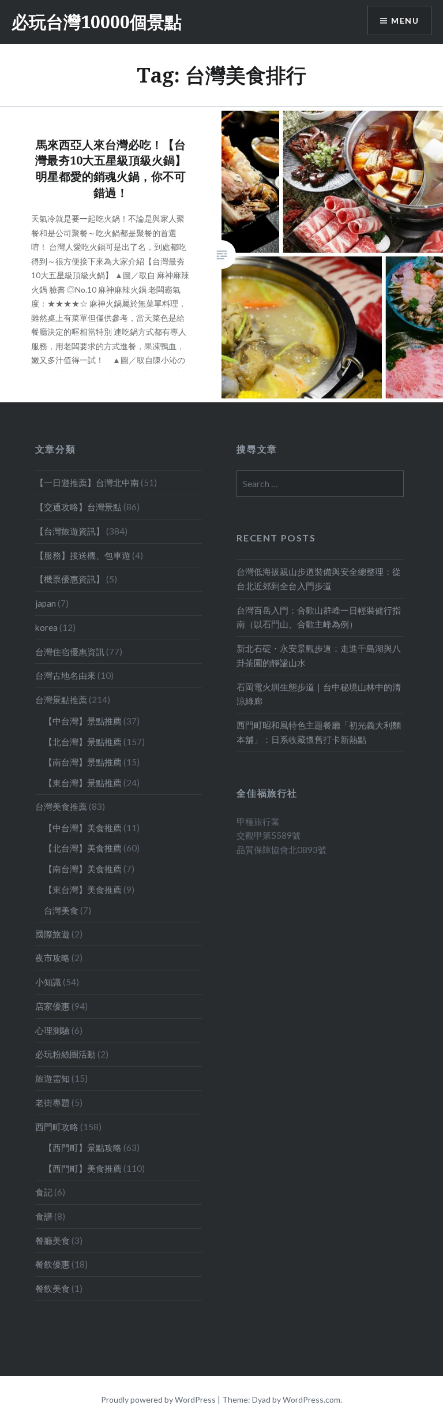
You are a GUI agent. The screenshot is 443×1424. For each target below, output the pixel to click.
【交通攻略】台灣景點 (78, 507)
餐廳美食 (52, 1240)
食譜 (43, 1216)
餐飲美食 (52, 1288)
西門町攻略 (56, 1127)
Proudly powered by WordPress (158, 1399)
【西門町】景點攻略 (83, 1147)
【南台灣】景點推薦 (83, 762)
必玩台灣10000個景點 (97, 21)
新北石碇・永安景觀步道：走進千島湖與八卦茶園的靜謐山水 (318, 655)
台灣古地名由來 (65, 675)
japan (45, 603)
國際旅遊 (52, 934)
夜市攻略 (52, 957)
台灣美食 (61, 910)
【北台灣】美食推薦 (83, 848)
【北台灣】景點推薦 (83, 742)
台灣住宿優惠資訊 (69, 651)
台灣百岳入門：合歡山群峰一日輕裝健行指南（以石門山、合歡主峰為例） (318, 617)
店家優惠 (52, 1006)
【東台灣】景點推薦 (83, 783)
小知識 (48, 982)
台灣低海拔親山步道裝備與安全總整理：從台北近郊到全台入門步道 (318, 578)
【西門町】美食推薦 (83, 1168)
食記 (43, 1192)
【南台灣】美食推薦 (83, 869)
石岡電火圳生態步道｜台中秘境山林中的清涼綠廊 (318, 694)
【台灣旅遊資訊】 (69, 531)
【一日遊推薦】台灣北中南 (87, 482)
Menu (405, 20)
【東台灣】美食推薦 (83, 889)
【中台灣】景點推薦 (83, 721)
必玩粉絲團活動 (65, 1054)
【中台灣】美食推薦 (83, 828)
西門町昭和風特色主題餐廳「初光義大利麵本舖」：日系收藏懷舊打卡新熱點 (318, 732)
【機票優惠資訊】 (69, 579)
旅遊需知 (52, 1078)
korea (46, 627)
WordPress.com (311, 1399)
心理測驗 (52, 1030)
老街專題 (52, 1102)
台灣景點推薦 (61, 699)
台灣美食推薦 (61, 806)
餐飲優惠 (52, 1264)
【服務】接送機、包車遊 (82, 555)
